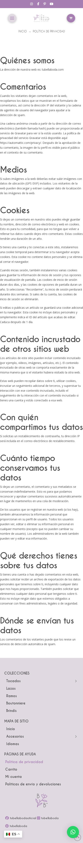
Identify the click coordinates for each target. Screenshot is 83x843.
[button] (12, 18)
